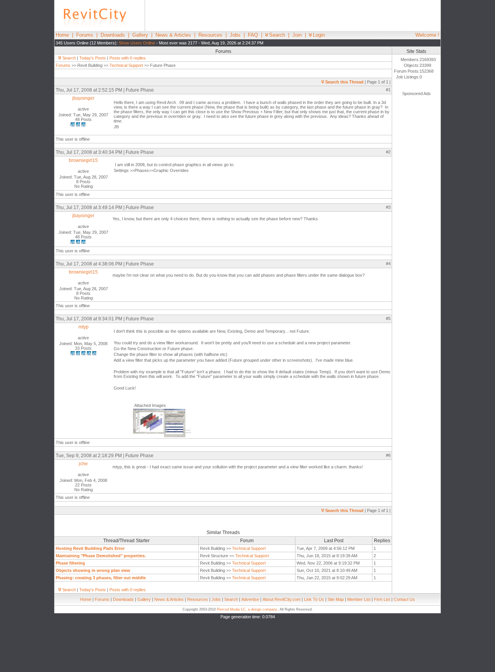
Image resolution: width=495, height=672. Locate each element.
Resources (210, 35)
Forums (84, 35)
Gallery (140, 35)
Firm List (382, 599)
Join (297, 35)
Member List (358, 599)
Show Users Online (137, 43)
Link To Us (314, 599)
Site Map (336, 599)
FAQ (253, 35)
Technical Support (126, 65)
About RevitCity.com (281, 599)
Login (319, 35)
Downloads (113, 35)
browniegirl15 (83, 160)
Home (62, 35)
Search (277, 35)
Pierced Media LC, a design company (247, 609)
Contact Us (404, 599)
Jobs (235, 35)
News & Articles (173, 35)
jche (83, 463)
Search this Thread (344, 82)
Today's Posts (92, 58)
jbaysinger (83, 98)
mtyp (84, 327)
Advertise (250, 599)
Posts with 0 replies (127, 58)
